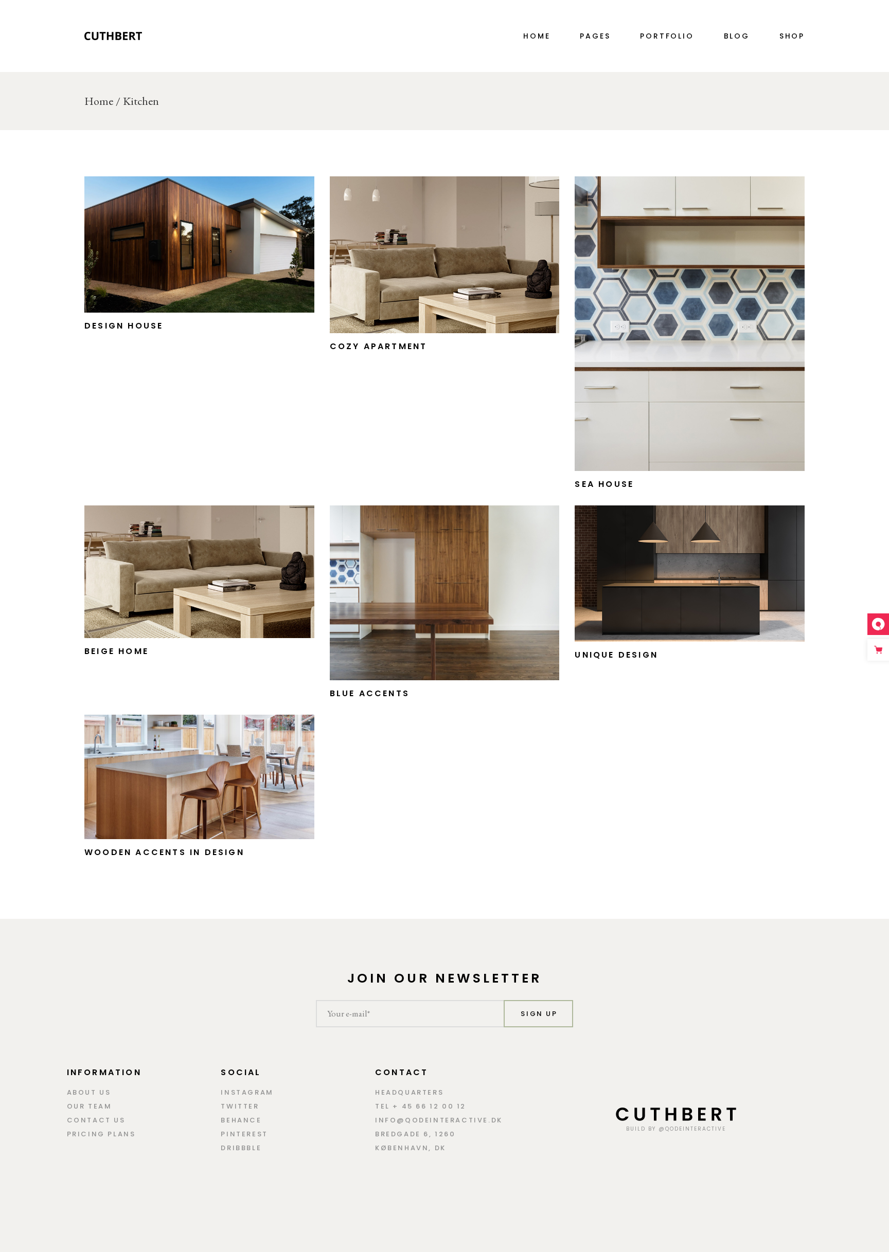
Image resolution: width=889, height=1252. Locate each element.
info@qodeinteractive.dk (439, 1120)
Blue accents (370, 693)
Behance (241, 1120)
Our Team (89, 1106)
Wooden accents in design (164, 852)
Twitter (240, 1106)
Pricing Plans (101, 1134)
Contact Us (96, 1120)
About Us (89, 1092)
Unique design (616, 655)
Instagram (247, 1092)
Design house (123, 326)
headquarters (409, 1092)
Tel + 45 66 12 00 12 (420, 1106)
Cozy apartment (379, 346)
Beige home (116, 651)
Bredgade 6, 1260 (415, 1134)
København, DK (410, 1148)
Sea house (604, 484)
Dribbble (241, 1148)
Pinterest (244, 1134)
